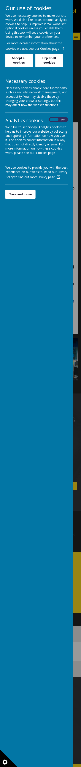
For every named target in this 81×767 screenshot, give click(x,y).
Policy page (47, 177)
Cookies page (49, 48)
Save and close (20, 194)
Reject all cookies (49, 60)
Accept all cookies (19, 60)
